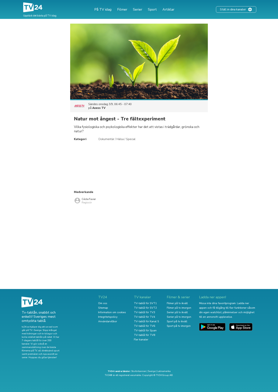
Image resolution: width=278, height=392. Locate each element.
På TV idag (103, 9)
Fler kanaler (141, 339)
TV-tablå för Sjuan (145, 330)
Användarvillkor (107, 321)
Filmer (122, 9)
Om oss (102, 303)
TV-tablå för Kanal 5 (146, 321)
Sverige (151, 371)
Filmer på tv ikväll (177, 303)
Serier (137, 9)
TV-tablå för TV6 (144, 326)
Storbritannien (138, 371)
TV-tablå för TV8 (144, 335)
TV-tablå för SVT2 (145, 308)
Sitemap (103, 308)
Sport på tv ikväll (177, 321)
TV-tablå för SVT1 (145, 303)
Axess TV (99, 108)
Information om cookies (112, 312)
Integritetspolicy (107, 317)
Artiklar (168, 9)
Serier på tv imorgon (179, 317)
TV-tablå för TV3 (144, 312)
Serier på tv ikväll (177, 312)
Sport (152, 9)
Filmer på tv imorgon (179, 308)
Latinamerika (164, 371)
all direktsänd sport (48, 350)
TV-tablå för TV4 (144, 317)
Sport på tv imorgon (179, 326)
